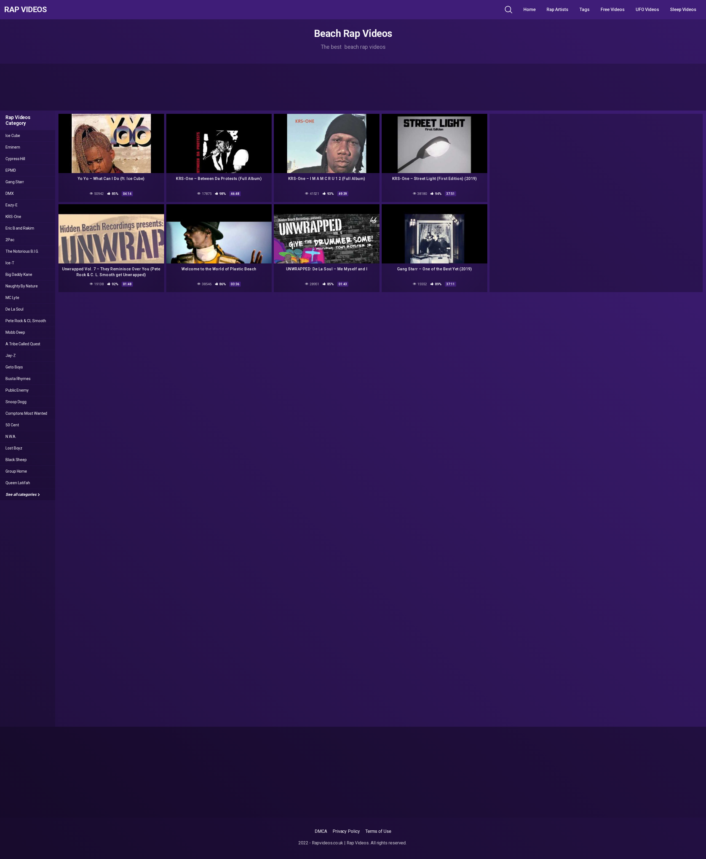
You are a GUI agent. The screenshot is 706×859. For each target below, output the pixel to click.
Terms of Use (378, 831)
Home (529, 9)
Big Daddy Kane (19, 274)
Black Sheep (16, 459)
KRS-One (13, 216)
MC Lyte (12, 297)
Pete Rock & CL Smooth (26, 321)
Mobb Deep (15, 332)
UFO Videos (647, 9)
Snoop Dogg (16, 402)
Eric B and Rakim (20, 228)
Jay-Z (11, 355)
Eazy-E (12, 205)
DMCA (321, 831)
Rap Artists (557, 9)
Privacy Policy (346, 831)
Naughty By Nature (22, 286)
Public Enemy (17, 390)
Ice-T (10, 263)
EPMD (11, 170)
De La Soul (14, 309)
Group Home (16, 471)
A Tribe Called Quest (23, 344)
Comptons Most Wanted (26, 413)
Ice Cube (13, 135)
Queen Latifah (18, 483)
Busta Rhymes (18, 378)
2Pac (10, 240)
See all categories (21, 494)
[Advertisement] (353, 87)
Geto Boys (14, 367)
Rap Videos (25, 9)
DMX (10, 193)
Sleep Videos (683, 9)
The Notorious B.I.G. (22, 251)
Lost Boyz (14, 448)
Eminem (13, 147)
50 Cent (12, 425)
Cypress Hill (15, 159)
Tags (584, 9)
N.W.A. (11, 436)
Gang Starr (15, 182)
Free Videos (613, 9)
